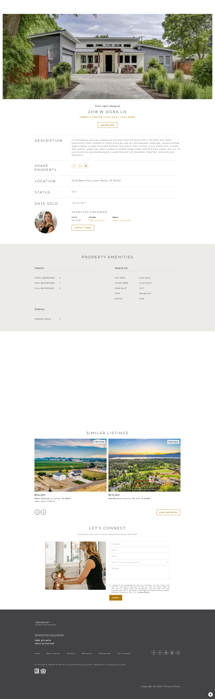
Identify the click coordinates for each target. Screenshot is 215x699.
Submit (115, 597)
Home (37, 653)
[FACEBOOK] (154, 652)
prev (37, 512)
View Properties (168, 512)
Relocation (87, 653)
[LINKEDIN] (178, 652)
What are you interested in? (126, 562)
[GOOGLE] (166, 652)
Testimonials (105, 653)
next (43, 512)
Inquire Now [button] (107, 125)
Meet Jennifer (53, 653)
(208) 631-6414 (97, 220)
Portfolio (71, 653)
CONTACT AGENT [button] (83, 227)
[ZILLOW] (172, 652)
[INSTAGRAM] (160, 652)
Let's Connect (124, 653)
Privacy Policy (143, 592)
